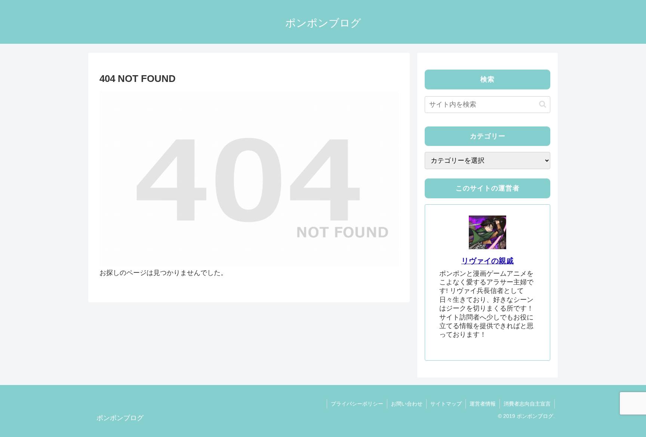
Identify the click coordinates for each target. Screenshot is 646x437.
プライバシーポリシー (357, 404)
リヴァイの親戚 (487, 261)
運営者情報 (483, 404)
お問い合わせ (406, 404)
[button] (542, 104)
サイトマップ (446, 404)
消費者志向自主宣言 (527, 404)
